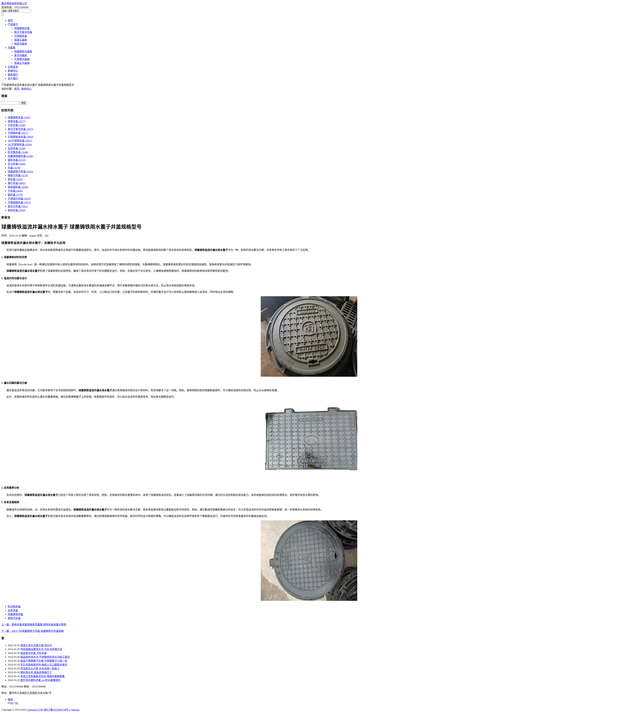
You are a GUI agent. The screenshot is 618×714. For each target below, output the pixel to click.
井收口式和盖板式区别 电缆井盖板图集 (42, 676)
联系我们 (13, 74)
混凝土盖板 (20, 39)
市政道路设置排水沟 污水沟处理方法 (41, 649)
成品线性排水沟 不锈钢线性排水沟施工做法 (45, 657)
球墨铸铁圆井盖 (20, 156)
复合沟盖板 (20, 55)
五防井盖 (16, 148)
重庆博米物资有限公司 (14, 3)
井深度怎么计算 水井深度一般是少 (40, 668)
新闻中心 (13, 70)
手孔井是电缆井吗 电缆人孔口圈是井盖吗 (43, 664)
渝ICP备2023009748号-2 (57, 709)
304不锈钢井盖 (20, 140)
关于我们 (13, 78)
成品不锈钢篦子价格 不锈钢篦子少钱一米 (43, 660)
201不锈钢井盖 (20, 144)
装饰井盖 (16, 210)
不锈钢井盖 (20, 36)
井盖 (14, 167)
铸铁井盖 (16, 121)
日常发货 (13, 67)
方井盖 (15, 190)
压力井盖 (16, 163)
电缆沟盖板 (20, 43)
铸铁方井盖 (18, 175)
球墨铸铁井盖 (22, 28)
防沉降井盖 (18, 152)
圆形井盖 (16, 160)
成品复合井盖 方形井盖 (33, 653)
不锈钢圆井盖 (19, 202)
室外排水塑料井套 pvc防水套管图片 (40, 680)
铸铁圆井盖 (18, 187)
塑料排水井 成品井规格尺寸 (36, 672)
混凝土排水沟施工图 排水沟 (36, 645)
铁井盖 (15, 179)
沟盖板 (11, 47)
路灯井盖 (16, 183)
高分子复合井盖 (23, 32)
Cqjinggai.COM (35, 709)
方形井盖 (16, 125)
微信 (10, 699)
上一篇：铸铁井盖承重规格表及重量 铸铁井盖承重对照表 (33, 624)
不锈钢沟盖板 (22, 59)
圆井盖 (15, 194)
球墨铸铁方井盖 (20, 171)
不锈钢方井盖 (19, 198)
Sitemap (75, 709)
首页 (10, 20)
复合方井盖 (18, 206)
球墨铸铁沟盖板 (23, 51)
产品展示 (13, 24)
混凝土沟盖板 (22, 63)
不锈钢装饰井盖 (20, 136)
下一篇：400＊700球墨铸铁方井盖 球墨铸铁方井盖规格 (32, 631)
